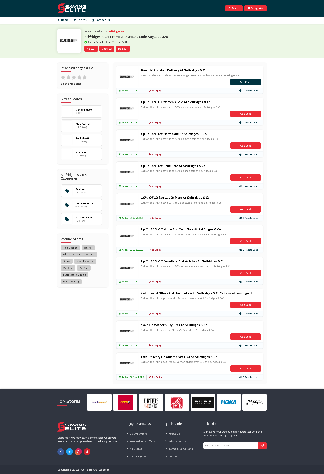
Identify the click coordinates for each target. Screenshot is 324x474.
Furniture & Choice (74, 274)
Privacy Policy (177, 441)
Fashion (99, 31)
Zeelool (68, 268)
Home (65, 20)
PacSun (83, 268)
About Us (174, 433)
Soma (66, 261)
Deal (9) (122, 48)
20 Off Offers (138, 433)
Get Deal (245, 113)
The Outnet (70, 247)
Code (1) (107, 48)
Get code (245, 81)
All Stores (136, 448)
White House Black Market (79, 254)
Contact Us (102, 20)
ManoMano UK (85, 261)
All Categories (138, 456)
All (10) (91, 48)
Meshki (88, 247)
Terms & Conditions (181, 448)
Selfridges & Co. (117, 31)
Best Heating (71, 281)
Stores (82, 20)
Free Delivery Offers (142, 441)
